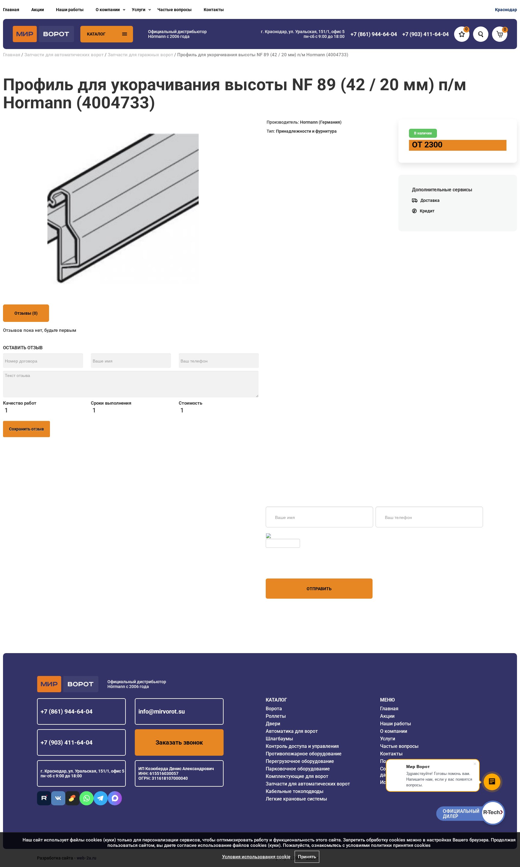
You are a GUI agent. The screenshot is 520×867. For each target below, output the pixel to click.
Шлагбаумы (279, 739)
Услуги (138, 9)
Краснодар (506, 9)
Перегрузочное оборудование (300, 761)
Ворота (274, 708)
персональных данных (288, 567)
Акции (37, 9)
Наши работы (70, 9)
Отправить (319, 588)
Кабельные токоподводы (294, 791)
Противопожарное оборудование (304, 754)
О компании (108, 9)
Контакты (214, 9)
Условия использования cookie (256, 856)
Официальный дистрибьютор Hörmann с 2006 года (177, 34)
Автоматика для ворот (292, 731)
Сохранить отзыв (26, 429)
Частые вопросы (174, 9)
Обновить (281, 535)
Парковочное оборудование (298, 769)
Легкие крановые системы (296, 799)
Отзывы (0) (26, 313)
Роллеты (276, 716)
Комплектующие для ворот (297, 776)
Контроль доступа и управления (302, 746)
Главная (11, 9)
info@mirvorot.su (161, 711)
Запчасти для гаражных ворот (140, 54)
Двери (273, 724)
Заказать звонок (179, 742)
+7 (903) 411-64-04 (66, 742)
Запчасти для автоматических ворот (64, 54)
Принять (307, 856)
